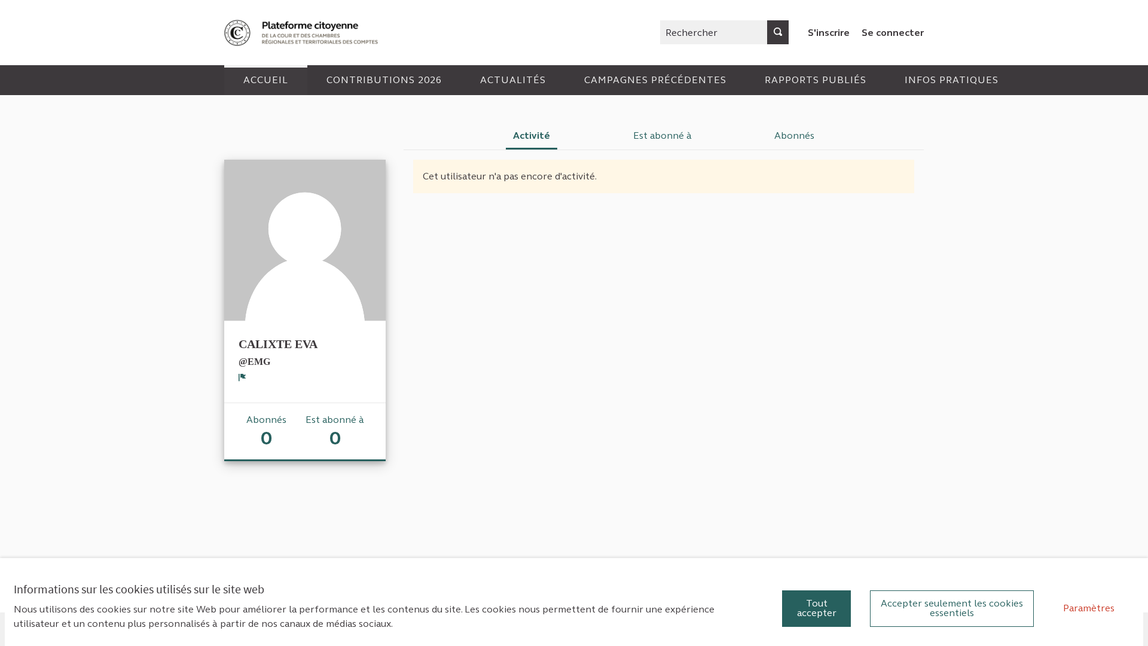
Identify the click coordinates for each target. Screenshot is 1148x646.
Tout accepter (816, 608)
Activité (531, 135)
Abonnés (794, 135)
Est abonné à (662, 135)
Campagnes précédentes (655, 80)
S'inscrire (829, 32)
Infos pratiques (952, 80)
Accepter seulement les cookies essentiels (952, 608)
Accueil (265, 80)
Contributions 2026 (384, 80)
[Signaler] (242, 377)
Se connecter (893, 32)
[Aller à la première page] (302, 32)
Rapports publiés (815, 80)
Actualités (513, 80)
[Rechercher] (778, 32)
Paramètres (1089, 608)
